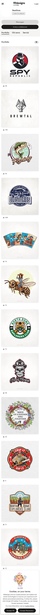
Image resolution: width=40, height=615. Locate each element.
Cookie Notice (29, 606)
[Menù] (2, 4)
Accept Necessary (26, 610)
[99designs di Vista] (19, 4)
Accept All (10, 610)
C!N (21, 588)
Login (36, 4)
